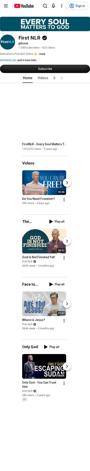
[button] (62, 78)
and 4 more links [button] (27, 60)
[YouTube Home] (24, 6)
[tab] (28, 78)
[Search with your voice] (53, 6)
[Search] (45, 5)
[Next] (67, 182)
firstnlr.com (10, 60)
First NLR (27, 261)
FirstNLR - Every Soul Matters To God (45, 144)
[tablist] (45, 78)
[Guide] (5, 5)
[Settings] (61, 5)
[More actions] (64, 199)
